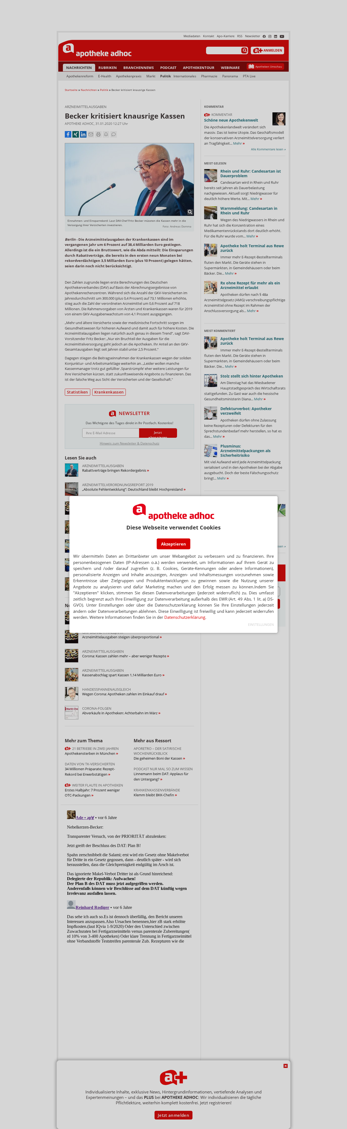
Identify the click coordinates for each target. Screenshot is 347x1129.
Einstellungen (261, 624)
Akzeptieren (173, 544)
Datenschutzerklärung (184, 617)
